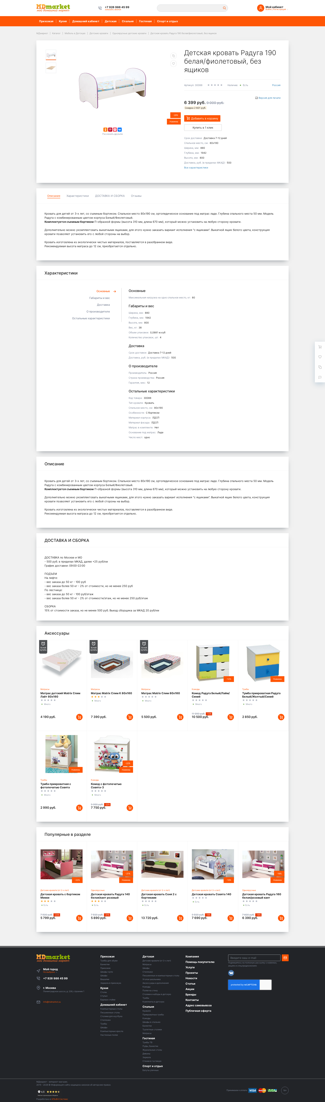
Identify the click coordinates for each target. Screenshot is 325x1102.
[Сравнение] (320, 367)
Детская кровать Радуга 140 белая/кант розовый (110, 895)
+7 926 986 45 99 (55, 978)
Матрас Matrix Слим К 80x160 (111, 693)
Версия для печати (269, 97)
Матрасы (44, 689)
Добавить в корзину (204, 118)
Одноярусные (98, 890)
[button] (117, 7)
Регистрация (279, 9)
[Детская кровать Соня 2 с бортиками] (162, 864)
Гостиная (145, 21)
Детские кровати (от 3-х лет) (54, 890)
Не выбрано (49, 972)
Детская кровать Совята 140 (211, 894)
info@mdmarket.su (52, 1002)
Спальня (128, 21)
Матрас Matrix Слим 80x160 (160, 693)
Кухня (63, 21)
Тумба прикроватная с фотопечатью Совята (55, 785)
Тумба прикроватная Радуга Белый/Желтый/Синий (261, 694)
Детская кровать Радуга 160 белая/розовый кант (261, 895)
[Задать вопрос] (320, 377)
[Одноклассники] (105, 130)
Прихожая (46, 21)
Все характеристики (196, 167)
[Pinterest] (110, 130)
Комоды (196, 689)
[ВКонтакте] (120, 130)
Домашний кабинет (85, 21)
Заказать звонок (113, 9)
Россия (276, 85)
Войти (268, 9)
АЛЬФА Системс (59, 1099)
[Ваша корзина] (320, 347)
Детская (110, 21)
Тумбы (245, 689)
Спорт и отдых (167, 21)
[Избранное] (320, 357)
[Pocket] (115, 130)
